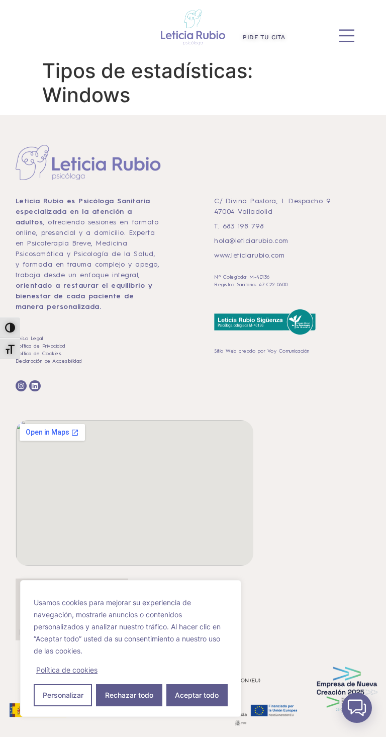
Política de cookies (67, 670)
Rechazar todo (129, 695)
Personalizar (63, 695)
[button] (357, 708)
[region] (130, 648)
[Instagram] (21, 385)
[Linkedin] (34, 385)
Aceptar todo (197, 695)
